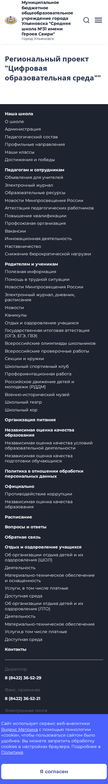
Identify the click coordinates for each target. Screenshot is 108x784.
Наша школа (19, 113)
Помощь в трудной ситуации (37, 279)
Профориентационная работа (38, 374)
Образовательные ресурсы (35, 192)
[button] (86, 20)
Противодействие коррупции (38, 494)
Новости (14, 307)
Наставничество (23, 246)
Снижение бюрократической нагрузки (48, 254)
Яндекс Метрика (19, 729)
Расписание (18, 517)
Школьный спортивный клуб (37, 366)
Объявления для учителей (34, 177)
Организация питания (30, 419)
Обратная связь (22, 537)
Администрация (23, 129)
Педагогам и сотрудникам (34, 170)
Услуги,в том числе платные (36, 631)
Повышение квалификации (36, 215)
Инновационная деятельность (38, 238)
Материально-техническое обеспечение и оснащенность (50, 577)
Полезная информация (30, 271)
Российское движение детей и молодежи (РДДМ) (39, 384)
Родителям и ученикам (31, 264)
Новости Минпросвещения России (44, 200)
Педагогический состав (31, 137)
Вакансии (15, 231)
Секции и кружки (24, 358)
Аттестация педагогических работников (49, 208)
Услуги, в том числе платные (36, 588)
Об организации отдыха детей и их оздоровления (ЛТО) (44, 606)
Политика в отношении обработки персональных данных (44, 474)
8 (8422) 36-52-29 (23, 677)
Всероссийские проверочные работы (47, 351)
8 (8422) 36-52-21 (22, 698)
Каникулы (16, 315)
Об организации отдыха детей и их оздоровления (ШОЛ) (44, 557)
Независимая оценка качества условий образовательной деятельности (49, 445)
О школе (14, 121)
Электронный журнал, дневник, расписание (40, 297)
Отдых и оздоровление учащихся (42, 323)
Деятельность (20, 567)
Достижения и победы (30, 159)
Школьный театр (23, 402)
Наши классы (19, 152)
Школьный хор (21, 410)
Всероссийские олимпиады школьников (50, 343)
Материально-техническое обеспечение (50, 624)
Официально (19, 486)
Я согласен (54, 771)
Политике (12, 752)
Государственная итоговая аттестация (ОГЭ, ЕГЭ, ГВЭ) (47, 333)
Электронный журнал (29, 185)
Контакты (15, 649)
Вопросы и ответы (25, 527)
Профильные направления (35, 144)
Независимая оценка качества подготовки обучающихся (39, 458)
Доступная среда (23, 596)
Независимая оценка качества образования (39, 433)
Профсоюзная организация (35, 223)
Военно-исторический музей (37, 394)
